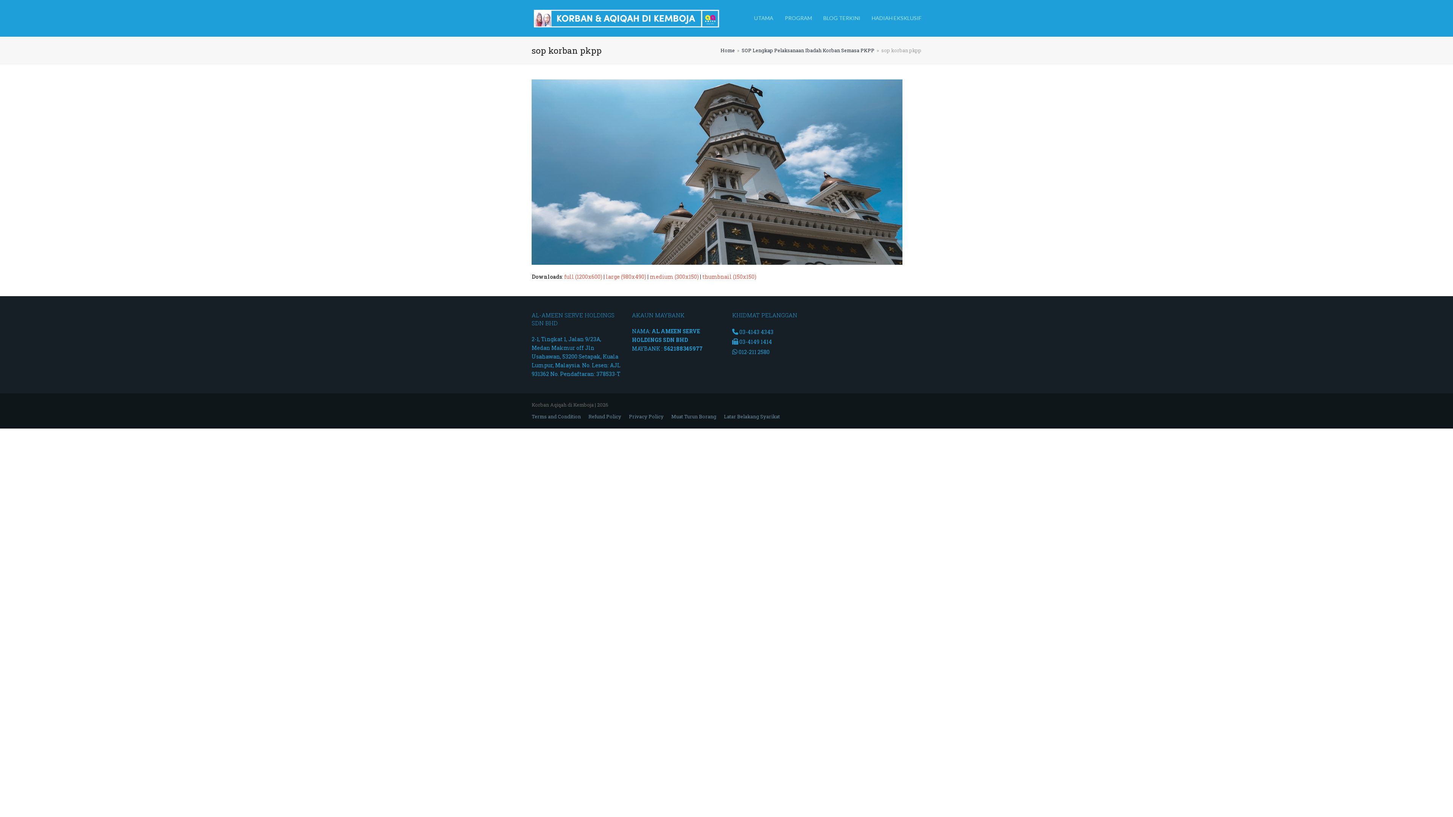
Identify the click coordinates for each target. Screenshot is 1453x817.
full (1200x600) (583, 276)
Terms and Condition (556, 416)
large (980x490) (626, 276)
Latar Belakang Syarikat (752, 416)
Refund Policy (604, 416)
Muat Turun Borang (693, 416)
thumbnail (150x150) (729, 276)
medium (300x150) (674, 276)
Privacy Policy (646, 416)
